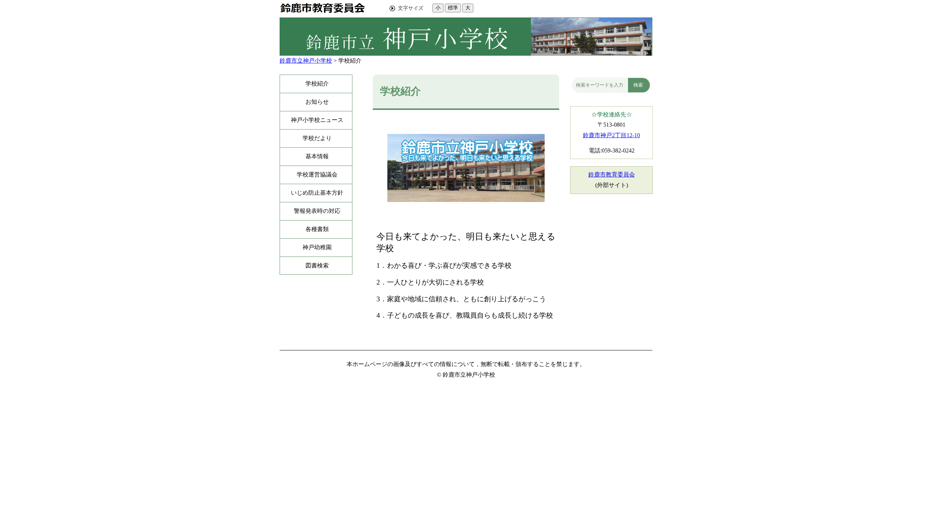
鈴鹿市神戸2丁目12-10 (611, 135)
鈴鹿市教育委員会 (611, 174)
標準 (453, 8)
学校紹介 (350, 60)
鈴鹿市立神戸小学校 (306, 60)
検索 (638, 85)
